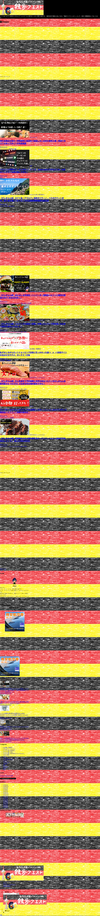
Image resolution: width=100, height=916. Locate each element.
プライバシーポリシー (9, 884)
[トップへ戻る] (1, 915)
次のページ (3, 569)
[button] (18, 894)
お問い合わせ (7, 886)
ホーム (5, 883)
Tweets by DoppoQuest (6, 775)
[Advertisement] (33, 51)
